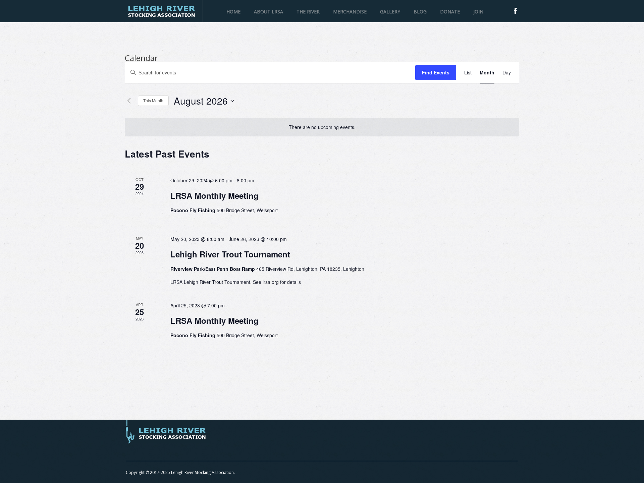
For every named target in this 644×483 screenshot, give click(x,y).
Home (233, 11)
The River (308, 11)
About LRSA (268, 11)
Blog (420, 11)
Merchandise (350, 11)
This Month (153, 100)
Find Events (435, 72)
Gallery (390, 11)
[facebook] (515, 11)
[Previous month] (129, 101)
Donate (450, 11)
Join (478, 11)
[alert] (322, 127)
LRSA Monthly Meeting (214, 195)
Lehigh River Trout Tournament (230, 254)
